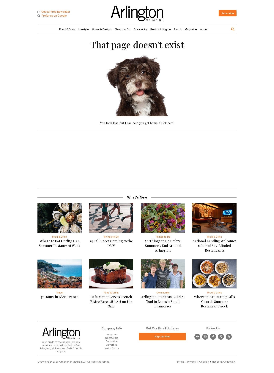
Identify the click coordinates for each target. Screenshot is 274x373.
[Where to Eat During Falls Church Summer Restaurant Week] (214, 273)
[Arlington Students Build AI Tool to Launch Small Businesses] (163, 273)
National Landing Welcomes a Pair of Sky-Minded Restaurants (214, 246)
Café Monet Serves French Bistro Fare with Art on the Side (111, 301)
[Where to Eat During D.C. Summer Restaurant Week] (59, 217)
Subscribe (112, 341)
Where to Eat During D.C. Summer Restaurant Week (59, 243)
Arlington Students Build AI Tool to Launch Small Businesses (163, 301)
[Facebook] (213, 337)
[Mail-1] (197, 337)
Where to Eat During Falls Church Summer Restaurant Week (214, 301)
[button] (233, 29)
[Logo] (137, 13)
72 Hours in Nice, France (59, 297)
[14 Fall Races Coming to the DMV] (111, 217)
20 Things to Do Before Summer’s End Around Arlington (163, 246)
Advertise (111, 344)
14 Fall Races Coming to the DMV (111, 243)
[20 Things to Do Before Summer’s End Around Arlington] (163, 217)
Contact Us (111, 337)
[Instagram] (205, 337)
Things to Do (111, 236)
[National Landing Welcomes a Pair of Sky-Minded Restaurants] (214, 217)
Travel (59, 292)
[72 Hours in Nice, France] (59, 273)
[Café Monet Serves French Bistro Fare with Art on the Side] (111, 273)
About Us (111, 334)
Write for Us (112, 348)
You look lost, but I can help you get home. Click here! (137, 122)
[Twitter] (221, 337)
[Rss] (229, 337)
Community (162, 292)
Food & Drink (59, 236)
